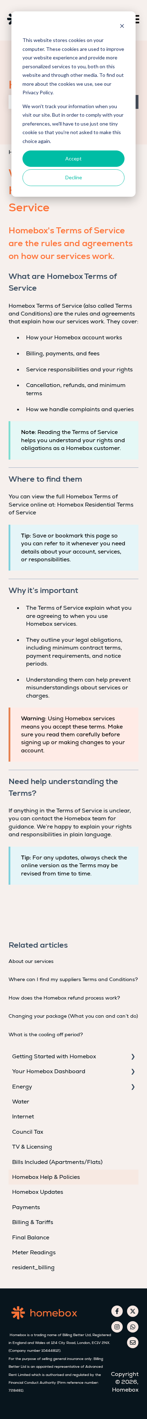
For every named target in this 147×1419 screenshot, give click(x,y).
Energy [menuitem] (22, 1086)
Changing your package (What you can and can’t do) (73, 1016)
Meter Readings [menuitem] (34, 1252)
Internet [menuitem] (23, 1116)
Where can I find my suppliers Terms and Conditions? (73, 979)
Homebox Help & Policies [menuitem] (46, 1177)
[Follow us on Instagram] (117, 1327)
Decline (73, 177)
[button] (132, 1057)
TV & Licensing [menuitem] (32, 1146)
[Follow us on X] (132, 1311)
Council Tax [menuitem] (27, 1131)
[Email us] (132, 1342)
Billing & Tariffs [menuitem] (32, 1222)
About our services (31, 961)
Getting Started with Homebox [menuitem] (54, 1056)
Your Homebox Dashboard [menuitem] (48, 1071)
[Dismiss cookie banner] (122, 26)
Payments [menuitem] (26, 1207)
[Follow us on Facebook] (117, 1311)
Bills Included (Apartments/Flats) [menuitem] (57, 1162)
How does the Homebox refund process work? (64, 998)
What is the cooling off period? (46, 1034)
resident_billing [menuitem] (33, 1267)
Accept (73, 158)
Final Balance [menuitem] (30, 1237)
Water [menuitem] (20, 1101)
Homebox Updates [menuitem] (37, 1192)
